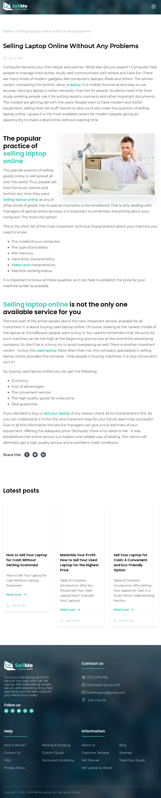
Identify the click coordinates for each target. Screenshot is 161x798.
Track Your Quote (132, 760)
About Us (88, 745)
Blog (122, 745)
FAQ (7, 760)
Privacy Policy (14, 768)
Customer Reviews (95, 753)
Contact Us (12, 753)
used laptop (46, 350)
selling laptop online (24, 158)
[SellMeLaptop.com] (15, 9)
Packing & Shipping (56, 745)
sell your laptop (57, 413)
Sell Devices (90, 760)
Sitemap (125, 753)
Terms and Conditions (58, 760)
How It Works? (15, 745)
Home (8, 31)
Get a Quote (97, 700)
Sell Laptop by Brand (97, 768)
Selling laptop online (20, 199)
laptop (75, 84)
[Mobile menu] (154, 6)
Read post (14, 594)
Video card (21, 265)
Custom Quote (53, 753)
